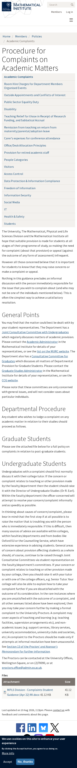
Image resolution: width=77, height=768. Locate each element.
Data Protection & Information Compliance (32, 181)
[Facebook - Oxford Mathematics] (21, 727)
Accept (7, 761)
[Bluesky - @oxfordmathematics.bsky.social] (44, 727)
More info (8, 753)
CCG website (10, 380)
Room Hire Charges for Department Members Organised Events (33, 86)
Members (56, 12)
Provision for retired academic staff (26, 152)
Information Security (17, 195)
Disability (10, 109)
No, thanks (25, 761)
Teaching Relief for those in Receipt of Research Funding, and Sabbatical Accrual (35, 118)
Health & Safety (14, 216)
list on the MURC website (53, 351)
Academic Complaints (18, 77)
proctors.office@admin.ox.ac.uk (22, 667)
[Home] (27, 4)
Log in (69, 12)
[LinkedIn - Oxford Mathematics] (32, 727)
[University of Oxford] (7, 4)
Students (10, 223)
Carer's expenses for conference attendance (32, 138)
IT (5, 209)
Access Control (13, 174)
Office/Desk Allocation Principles (25, 145)
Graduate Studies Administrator (22, 371)
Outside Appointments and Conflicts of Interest (35, 95)
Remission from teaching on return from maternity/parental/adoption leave (30, 129)
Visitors (9, 166)
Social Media (12, 202)
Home (6, 36)
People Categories (16, 160)
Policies (37, 36)
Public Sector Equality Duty (21, 102)
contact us (58, 710)
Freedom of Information (20, 188)
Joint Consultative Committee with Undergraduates (35, 332)
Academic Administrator (42, 342)
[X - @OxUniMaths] (55, 727)
